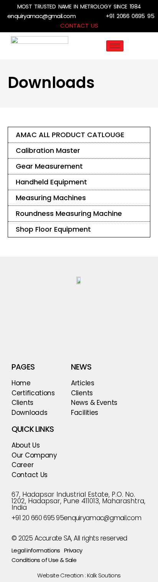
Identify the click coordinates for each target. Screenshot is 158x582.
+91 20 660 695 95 (38, 517)
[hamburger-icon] (114, 45)
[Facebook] (69, 301)
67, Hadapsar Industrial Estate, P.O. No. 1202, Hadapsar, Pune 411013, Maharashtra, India (78, 501)
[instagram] (50, 301)
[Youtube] (88, 301)
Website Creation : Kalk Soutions (78, 575)
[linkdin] (107, 301)
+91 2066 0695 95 (130, 16)
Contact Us (79, 26)
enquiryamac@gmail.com (41, 16)
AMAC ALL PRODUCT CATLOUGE (70, 134)
